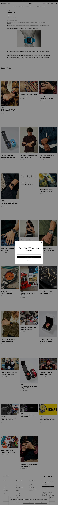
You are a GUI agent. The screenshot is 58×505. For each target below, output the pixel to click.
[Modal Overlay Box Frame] (29, 252)
